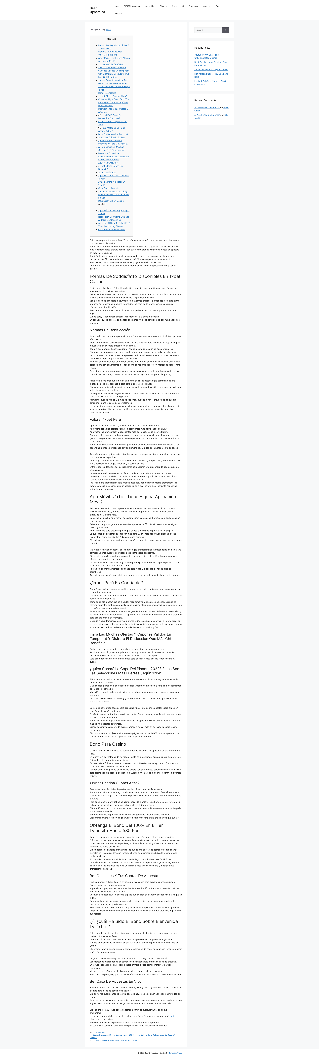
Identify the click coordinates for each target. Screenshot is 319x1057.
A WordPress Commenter (207, 107)
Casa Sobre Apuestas (109, 188)
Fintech (163, 6)
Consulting (150, 6)
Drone (174, 6)
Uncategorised (99, 1032)
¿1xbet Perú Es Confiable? (111, 64)
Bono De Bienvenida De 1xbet (113, 134)
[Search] (225, 30)
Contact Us (118, 13)
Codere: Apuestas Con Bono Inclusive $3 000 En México (116, 1040)
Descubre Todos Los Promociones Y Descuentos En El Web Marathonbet (113, 156)
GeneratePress (175, 1053)
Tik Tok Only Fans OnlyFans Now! (211, 69)
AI (183, 6)
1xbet (171, 1016)
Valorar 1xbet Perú (107, 55)
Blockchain (193, 6)
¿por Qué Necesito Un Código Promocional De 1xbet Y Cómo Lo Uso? (113, 194)
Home (116, 6)
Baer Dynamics (97, 10)
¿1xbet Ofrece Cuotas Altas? (112, 96)
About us (207, 6)
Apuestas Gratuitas (108, 163)
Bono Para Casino (107, 93)
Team (218, 6)
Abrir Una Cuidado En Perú (111, 137)
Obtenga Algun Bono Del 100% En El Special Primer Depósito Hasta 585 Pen (113, 102)
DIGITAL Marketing (132, 6)
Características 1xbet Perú (111, 229)
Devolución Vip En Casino (111, 201)
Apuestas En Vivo (107, 172)
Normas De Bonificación (110, 51)
